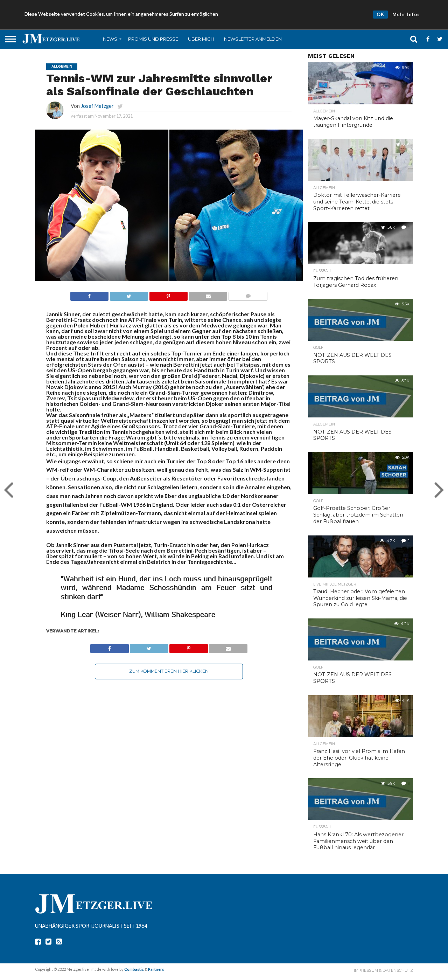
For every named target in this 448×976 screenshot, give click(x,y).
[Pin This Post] (168, 294)
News (110, 39)
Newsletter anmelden (253, 39)
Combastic (134, 969)
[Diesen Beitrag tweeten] (129, 294)
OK (380, 14)
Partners (156, 969)
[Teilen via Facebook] (89, 294)
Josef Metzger (97, 106)
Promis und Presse (153, 39)
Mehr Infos (406, 14)
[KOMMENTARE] (247, 294)
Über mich (201, 39)
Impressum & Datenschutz (383, 970)
